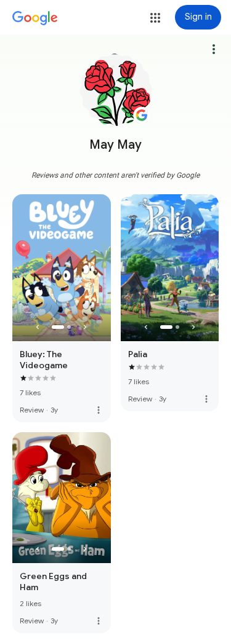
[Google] (35, 18)
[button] (155, 18)
